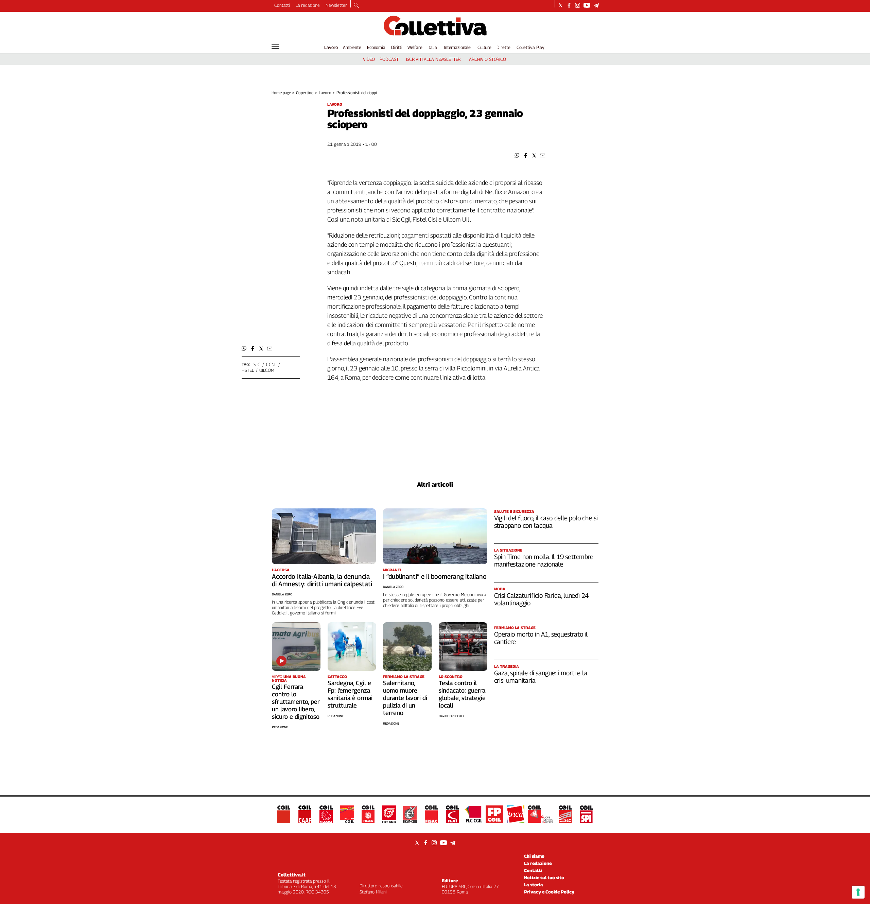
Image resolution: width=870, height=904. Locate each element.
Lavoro (331, 47)
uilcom (266, 370)
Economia (376, 47)
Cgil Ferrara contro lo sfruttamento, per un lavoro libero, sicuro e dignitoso (296, 701)
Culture (484, 47)
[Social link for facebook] (569, 5)
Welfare (414, 47)
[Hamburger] (275, 47)
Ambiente (352, 47)
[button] (517, 155)
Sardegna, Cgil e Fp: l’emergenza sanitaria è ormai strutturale (350, 694)
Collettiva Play (530, 47)
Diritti (396, 47)
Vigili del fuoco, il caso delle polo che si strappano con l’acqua (546, 521)
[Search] (356, 6)
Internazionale (457, 47)
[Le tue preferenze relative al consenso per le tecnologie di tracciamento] (858, 892)
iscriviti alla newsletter (433, 59)
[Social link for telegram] (596, 5)
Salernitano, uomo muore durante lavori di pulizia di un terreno (405, 697)
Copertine (304, 92)
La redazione (308, 5)
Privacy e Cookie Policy (549, 891)
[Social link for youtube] (587, 5)
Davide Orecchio (451, 716)
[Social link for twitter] (560, 5)
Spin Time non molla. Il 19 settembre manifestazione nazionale (543, 560)
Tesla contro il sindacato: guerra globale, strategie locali (462, 694)
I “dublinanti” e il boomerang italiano (435, 576)
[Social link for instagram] (577, 5)
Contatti (282, 5)
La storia (533, 884)
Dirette (503, 47)
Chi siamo (534, 856)
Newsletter (336, 5)
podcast (389, 59)
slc (257, 364)
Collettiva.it (292, 874)
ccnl (271, 364)
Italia (432, 47)
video (369, 59)
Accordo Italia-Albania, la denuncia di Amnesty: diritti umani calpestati (322, 580)
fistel (248, 370)
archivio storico (487, 59)
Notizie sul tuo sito (544, 877)
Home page (281, 92)
